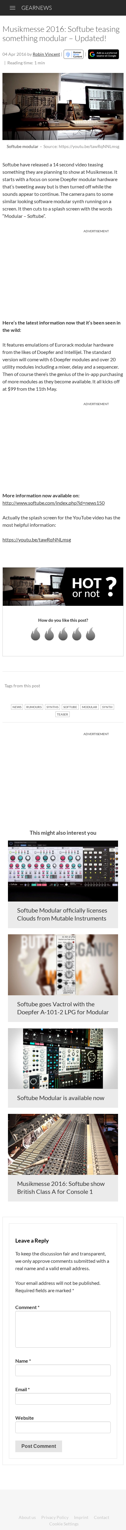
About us (27, 1517)
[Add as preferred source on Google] (103, 54)
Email (22, 1389)
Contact (101, 1517)
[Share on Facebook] (87, 686)
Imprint (81, 1517)
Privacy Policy (55, 1517)
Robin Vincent (46, 54)
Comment (27, 1307)
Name (23, 1361)
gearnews (36, 7)
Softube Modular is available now (60, 1097)
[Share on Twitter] (110, 686)
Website (24, 1418)
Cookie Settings (64, 1523)
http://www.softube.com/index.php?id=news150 (53, 503)
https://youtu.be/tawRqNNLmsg (36, 539)
